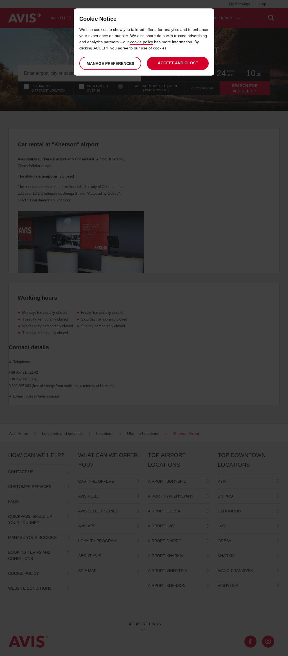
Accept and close (178, 62)
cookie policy (141, 41)
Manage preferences (110, 63)
